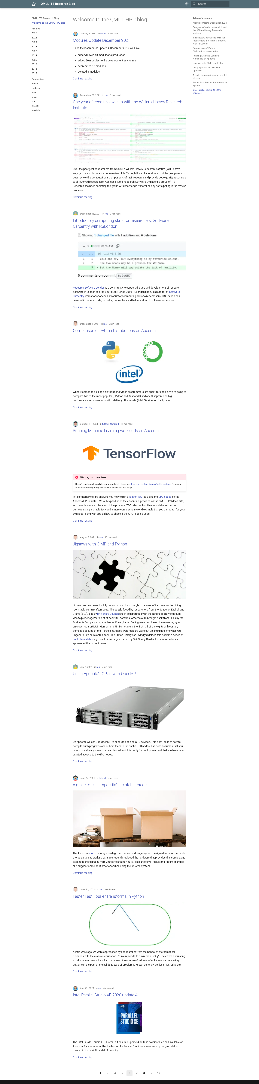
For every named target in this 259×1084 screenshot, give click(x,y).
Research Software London (88, 287)
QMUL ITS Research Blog (45, 18)
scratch (92, 853)
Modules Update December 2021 (101, 40)
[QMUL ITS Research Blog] (33, 4)
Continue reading (82, 78)
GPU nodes (164, 496)
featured (114, 424)
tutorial (105, 424)
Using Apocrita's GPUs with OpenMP (104, 673)
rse (106, 95)
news (103, 33)
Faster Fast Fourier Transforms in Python (108, 896)
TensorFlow (135, 496)
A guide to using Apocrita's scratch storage (110, 784)
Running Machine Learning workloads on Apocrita (116, 430)
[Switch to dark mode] (187, 4)
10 (158, 1073)
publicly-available (83, 639)
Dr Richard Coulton (108, 613)
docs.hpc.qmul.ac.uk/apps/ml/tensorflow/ (151, 484)
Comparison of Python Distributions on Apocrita (114, 330)
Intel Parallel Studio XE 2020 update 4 (105, 995)
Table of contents (202, 18)
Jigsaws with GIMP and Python (100, 544)
